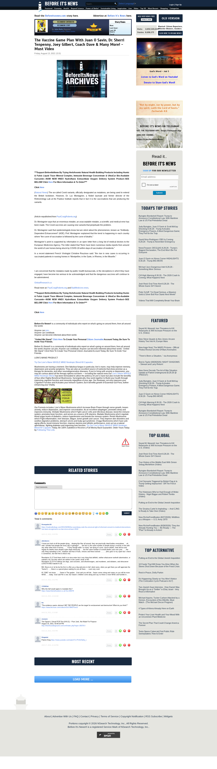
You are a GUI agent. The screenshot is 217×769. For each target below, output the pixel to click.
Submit (159, 193)
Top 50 (143, 8)
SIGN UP (147, 170)
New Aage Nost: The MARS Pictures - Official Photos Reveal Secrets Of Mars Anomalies (159, 348)
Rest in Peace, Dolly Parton (151, 573)
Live (130, 8)
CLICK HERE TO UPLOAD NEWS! (170, 33)
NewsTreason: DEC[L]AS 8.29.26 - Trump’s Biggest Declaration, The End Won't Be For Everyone (158, 250)
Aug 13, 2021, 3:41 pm (50, 580)
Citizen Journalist (95, 339)
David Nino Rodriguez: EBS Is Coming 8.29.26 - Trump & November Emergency (157, 240)
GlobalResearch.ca (43, 283)
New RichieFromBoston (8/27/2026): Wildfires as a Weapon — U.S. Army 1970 (159, 518)
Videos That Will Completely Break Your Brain (159, 301)
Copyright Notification (132, 716)
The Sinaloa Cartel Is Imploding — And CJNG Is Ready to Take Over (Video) (159, 510)
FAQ (76, 716)
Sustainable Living (108, 8)
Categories (174, 8)
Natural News (41, 192)
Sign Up (178, 5)
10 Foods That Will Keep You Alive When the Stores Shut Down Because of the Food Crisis (159, 565)
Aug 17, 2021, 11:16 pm (50, 645)
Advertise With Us (62, 716)
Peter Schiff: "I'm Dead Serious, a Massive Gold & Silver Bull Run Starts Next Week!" (157, 293)
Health (66, 8)
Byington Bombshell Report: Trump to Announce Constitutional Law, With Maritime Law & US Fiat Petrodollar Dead (158, 218)
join (47, 330)
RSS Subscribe (153, 716)
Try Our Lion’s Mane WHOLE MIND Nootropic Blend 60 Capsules (63, 362)
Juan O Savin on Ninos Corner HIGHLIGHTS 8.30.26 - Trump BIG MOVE (159, 260)
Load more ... (83, 679)
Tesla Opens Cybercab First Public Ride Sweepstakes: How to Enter (156, 632)
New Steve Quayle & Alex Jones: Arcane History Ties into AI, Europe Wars (157, 340)
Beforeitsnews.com (55, 15)
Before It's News (61, 3)
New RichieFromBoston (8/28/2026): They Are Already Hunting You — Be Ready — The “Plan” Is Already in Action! (159, 528)
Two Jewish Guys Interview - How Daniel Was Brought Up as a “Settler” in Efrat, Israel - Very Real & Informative (159, 589)
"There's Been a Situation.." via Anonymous (158, 356)
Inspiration (122, 8)
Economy (58, 8)
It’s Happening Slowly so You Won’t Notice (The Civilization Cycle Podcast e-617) (158, 580)
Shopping (164, 8)
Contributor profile (58, 31)
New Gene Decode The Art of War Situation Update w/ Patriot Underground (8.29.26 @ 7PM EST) (158, 372)
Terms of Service (110, 716)
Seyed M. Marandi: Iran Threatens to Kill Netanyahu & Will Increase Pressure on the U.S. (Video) (158, 330)
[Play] (159, 53)
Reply (109, 534)
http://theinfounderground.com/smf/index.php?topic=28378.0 (63, 626)
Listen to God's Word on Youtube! (159, 76)
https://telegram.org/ (171, 130)
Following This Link (46, 430)
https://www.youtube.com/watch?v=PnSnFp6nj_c (69, 640)
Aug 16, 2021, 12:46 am (50, 596)
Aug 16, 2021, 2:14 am (50, 612)
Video (136, 8)
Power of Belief (92, 8)
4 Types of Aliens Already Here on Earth (156, 608)
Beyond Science (77, 8)
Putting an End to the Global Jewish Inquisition (159, 503)
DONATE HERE (146, 19)
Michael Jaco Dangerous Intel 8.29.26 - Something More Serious (156, 268)
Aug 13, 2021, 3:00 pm (50, 534)
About (47, 716)
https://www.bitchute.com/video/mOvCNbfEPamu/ (60, 607)
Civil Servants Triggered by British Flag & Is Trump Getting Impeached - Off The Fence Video (158, 483)
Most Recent (153, 8)
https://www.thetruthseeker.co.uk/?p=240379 (58, 591)
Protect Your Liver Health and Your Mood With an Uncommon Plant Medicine (159, 616)
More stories (70, 31)
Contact (84, 716)
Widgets (168, 716)
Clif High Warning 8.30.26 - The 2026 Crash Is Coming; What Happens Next (159, 276)
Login (171, 5)
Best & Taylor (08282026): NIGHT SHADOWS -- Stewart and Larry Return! (159, 363)
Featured (48, 8)
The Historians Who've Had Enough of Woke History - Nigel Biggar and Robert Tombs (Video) (158, 494)
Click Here (58, 339)
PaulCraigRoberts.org (66, 217)
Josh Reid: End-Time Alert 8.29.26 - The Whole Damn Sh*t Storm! (156, 285)
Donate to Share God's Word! (159, 82)
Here (50, 182)
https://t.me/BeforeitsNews (150, 139)
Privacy (95, 716)
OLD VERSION (171, 18)
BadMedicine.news (79, 288)
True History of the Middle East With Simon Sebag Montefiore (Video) (158, 463)
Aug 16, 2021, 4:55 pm (50, 631)
